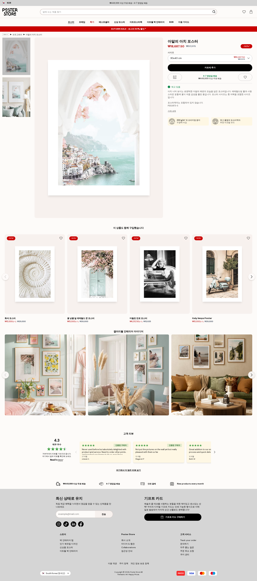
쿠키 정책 (123, 563)
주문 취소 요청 (187, 551)
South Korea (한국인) (55, 573)
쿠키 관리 (184, 554)
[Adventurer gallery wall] (211, 374)
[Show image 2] (16, 97)
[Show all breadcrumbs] (5, 34)
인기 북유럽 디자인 (69, 543)
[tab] (243, 12)
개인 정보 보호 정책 (140, 563)
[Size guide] (175, 77)
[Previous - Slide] (5, 276)
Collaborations (128, 547)
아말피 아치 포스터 (34, 34)
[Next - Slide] (251, 276)
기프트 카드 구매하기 (175, 517)
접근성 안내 (126, 551)
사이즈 (171, 52)
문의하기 (184, 543)
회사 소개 (125, 540)
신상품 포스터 (66, 547)
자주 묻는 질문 (187, 547)
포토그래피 (17, 34)
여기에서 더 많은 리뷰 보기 (128, 470)
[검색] (214, 12)
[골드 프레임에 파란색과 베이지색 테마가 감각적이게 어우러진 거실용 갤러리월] (128, 374)
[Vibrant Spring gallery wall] (45, 374)
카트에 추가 (210, 67)
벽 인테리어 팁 (66, 540)
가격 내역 (172, 111)
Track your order (188, 540)
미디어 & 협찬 (128, 543)
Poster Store (135, 572)
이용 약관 (112, 563)
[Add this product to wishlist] (245, 77)
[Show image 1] (16, 56)
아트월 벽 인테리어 (69, 551)
